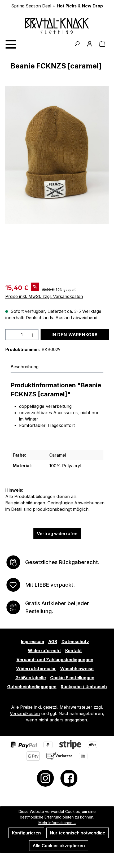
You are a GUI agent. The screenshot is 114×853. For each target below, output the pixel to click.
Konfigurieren (26, 832)
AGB (52, 641)
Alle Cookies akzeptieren (59, 845)
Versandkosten (25, 713)
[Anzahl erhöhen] (32, 334)
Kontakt (73, 650)
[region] (57, 181)
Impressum (32, 641)
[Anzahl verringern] (10, 334)
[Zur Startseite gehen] (57, 26)
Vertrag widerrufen (57, 533)
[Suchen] (77, 43)
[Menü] (10, 43)
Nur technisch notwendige (77, 832)
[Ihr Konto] (89, 43)
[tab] (24, 366)
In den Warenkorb (74, 334)
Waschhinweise (77, 668)
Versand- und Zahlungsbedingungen (54, 659)
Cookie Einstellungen (72, 677)
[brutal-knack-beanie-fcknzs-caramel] (57, 155)
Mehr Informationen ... (57, 822)
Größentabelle (30, 677)
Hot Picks (67, 5)
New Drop (92, 5)
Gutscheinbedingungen (31, 686)
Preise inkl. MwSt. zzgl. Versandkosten (44, 296)
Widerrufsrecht (44, 650)
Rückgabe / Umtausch (84, 686)
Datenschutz (75, 641)
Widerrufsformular (36, 668)
